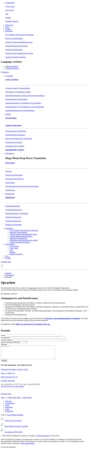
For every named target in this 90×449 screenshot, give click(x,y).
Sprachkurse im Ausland (13, 142)
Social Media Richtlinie (15, 415)
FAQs (7, 405)
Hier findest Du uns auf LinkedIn (16, 426)
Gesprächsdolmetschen (13, 221)
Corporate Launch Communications (17, 88)
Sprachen (8, 171)
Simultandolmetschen (12, 206)
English (15, 66)
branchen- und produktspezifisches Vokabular (62, 318)
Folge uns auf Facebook (13, 420)
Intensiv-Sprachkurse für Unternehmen (18, 139)
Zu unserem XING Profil (13, 432)
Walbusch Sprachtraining (14, 50)
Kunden (8, 18)
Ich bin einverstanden (8, 447)
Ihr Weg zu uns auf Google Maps (12, 386)
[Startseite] (5, 72)
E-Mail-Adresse (6, 340)
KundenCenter (6, 262)
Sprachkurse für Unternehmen (15, 131)
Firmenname (5, 338)
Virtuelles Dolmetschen (13, 217)
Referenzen (9, 25)
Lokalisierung (10, 190)
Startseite (8, 273)
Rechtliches (9, 411)
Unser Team (9, 10)
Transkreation (10, 182)
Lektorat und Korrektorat (14, 175)
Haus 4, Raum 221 (8, 373)
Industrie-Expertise (11, 21)
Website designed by (43, 436)
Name (3, 335)
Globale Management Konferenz (16, 46)
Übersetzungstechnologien (14, 179)
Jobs (6, 14)
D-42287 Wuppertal (8, 381)
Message (4, 344)
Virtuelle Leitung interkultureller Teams (18, 42)
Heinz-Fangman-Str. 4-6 (9, 377)
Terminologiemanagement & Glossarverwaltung (22, 186)
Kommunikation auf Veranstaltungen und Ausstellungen (24, 107)
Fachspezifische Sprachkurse (15, 135)
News (7, 27)
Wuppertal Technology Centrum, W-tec (15, 369)
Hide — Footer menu (24, 397)
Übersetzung (9, 153)
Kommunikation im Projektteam (16, 99)
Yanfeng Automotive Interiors (15, 57)
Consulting (9, 76)
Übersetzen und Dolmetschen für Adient (19, 53)
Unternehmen (10, 3)
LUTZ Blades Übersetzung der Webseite (19, 35)
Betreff (3, 342)
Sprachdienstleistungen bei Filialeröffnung (19, 110)
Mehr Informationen (28, 443)
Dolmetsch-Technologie (13, 225)
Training (8, 114)
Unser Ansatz (10, 6)
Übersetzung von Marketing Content (18, 92)
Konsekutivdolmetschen (13, 210)
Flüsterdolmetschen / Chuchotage (16, 213)
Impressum (9, 407)
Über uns (8, 401)
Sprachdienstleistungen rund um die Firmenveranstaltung (25, 96)
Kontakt (8, 29)
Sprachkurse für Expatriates (14, 146)
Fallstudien (9, 31)
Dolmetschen (9, 194)
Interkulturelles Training (14, 150)
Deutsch (16, 68)
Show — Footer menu (8, 397)
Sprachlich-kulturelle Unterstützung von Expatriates (23, 103)
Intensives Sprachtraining (14, 38)
